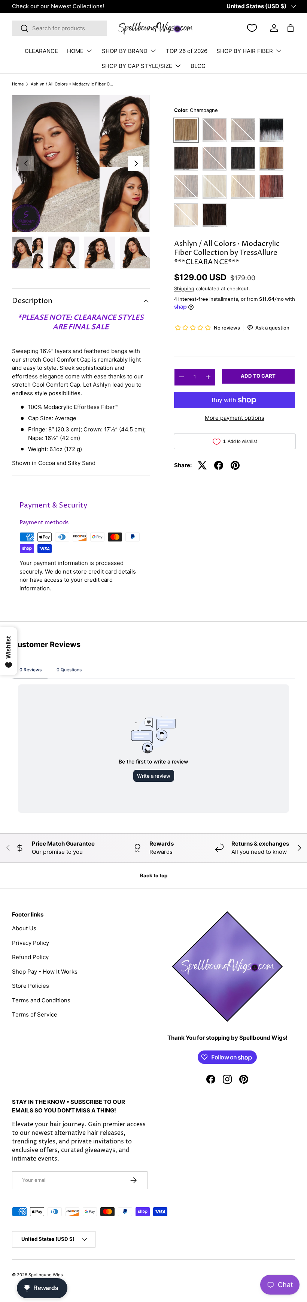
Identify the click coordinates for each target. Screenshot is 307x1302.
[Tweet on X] (202, 465)
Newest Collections (77, 6)
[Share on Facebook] (218, 465)
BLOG (198, 65)
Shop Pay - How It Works (44, 971)
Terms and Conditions (41, 1000)
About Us (24, 928)
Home (18, 84)
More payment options (234, 417)
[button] (290, 28)
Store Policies (30, 985)
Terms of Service (34, 1014)
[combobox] (59, 28)
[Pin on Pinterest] (235, 465)
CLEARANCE (41, 50)
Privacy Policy (30, 942)
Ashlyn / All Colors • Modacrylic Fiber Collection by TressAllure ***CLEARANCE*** (73, 84)
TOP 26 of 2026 (186, 50)
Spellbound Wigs (45, 1274)
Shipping (184, 288)
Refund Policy (30, 957)
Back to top (153, 875)
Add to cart (258, 376)
